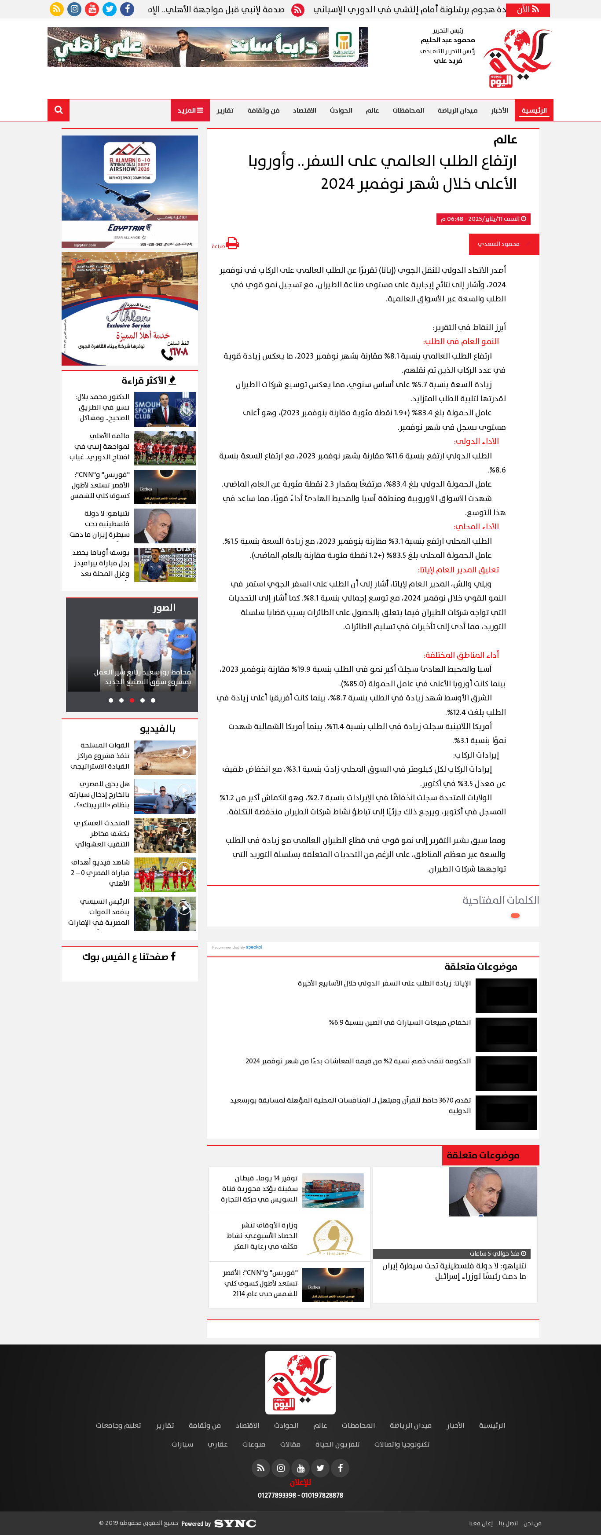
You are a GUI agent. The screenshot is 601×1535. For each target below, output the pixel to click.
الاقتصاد (304, 110)
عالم (372, 110)
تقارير (225, 110)
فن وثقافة (263, 110)
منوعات (254, 1444)
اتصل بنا (507, 1523)
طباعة (219, 246)
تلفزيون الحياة (337, 1444)
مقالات (290, 1444)
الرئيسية (534, 110)
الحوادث (341, 110)
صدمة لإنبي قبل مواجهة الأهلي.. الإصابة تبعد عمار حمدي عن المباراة (190, 10)
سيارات (182, 1444)
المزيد (187, 110)
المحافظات (408, 110)
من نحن (532, 1523)
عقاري (218, 1444)
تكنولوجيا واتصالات (402, 1444)
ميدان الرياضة (457, 110)
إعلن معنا (481, 1523)
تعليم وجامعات (118, 1425)
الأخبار (499, 110)
